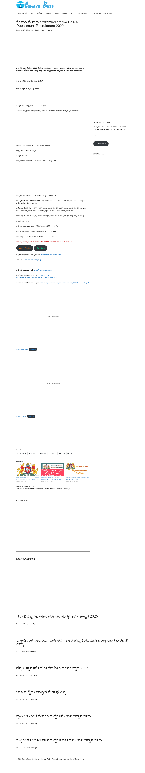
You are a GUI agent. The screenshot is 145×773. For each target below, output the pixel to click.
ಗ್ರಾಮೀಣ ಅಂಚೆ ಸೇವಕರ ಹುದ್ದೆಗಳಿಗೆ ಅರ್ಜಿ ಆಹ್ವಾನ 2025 (53, 716)
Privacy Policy (46, 759)
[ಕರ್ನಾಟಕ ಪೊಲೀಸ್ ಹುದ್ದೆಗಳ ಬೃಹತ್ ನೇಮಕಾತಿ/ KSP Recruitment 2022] (52, 469)
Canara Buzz (35, 4)
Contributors (36, 759)
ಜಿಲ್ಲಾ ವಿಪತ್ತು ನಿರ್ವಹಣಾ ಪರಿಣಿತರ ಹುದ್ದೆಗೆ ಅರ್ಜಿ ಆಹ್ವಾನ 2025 (57, 616)
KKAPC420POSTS (21, 416)
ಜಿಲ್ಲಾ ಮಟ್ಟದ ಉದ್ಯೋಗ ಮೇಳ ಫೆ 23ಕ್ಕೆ (41, 692)
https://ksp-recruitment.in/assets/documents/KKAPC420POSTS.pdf (65, 283)
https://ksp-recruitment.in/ (43, 270)
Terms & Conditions (59, 759)
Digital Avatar (79, 759)
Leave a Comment (47, 30)
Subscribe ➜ (101, 144)
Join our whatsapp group (32, 260)
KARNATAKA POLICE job (63, 488)
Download (33, 349)
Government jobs (29, 486)
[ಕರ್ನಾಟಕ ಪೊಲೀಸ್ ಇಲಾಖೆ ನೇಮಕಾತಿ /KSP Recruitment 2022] (77, 469)
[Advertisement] (53, 50)
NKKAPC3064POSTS (22, 349)
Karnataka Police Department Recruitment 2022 (40, 488)
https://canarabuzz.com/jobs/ (51, 255)
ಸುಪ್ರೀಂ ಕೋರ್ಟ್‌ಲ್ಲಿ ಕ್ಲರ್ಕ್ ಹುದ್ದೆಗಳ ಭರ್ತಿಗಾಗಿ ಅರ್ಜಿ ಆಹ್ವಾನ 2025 (59, 740)
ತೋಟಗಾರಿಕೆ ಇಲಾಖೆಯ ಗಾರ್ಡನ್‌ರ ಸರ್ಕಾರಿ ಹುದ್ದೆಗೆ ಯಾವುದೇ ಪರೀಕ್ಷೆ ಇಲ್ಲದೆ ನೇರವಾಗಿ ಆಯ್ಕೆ (72, 642)
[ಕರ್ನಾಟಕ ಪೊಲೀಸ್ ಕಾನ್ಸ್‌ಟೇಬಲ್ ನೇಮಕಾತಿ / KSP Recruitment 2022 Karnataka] (27, 469)
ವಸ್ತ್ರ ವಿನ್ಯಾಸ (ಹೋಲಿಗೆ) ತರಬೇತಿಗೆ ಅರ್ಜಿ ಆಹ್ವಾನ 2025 (52, 668)
